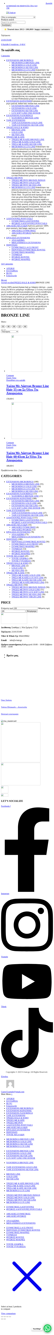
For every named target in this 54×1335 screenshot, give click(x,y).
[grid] (5, 329)
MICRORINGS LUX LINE (23, 70)
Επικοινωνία (11, 276)
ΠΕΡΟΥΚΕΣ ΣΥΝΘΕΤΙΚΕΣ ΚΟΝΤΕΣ (28, 250)
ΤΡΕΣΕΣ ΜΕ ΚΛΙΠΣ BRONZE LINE (28, 139)
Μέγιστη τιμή (44, 608)
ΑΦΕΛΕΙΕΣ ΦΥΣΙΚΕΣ (21, 233)
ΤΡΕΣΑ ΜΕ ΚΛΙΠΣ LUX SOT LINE (28, 577)
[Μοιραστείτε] (7, 1316)
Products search (7, 20)
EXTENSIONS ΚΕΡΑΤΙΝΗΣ (19, 101)
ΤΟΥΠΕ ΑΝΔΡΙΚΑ (20, 558)
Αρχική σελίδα (7, 282)
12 (19, 327)
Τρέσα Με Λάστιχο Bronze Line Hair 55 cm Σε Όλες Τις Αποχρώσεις (27, 389)
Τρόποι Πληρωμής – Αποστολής (14, 707)
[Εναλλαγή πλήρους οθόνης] (5, 1316)
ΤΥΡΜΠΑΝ (17, 254)
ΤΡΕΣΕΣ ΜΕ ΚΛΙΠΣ (15, 137)
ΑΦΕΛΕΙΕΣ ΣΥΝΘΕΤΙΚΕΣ (24, 230)
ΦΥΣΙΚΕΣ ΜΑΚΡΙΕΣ (21, 259)
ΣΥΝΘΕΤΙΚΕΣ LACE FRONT (25, 247)
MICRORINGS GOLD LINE (24, 65)
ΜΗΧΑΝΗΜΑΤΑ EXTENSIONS (26, 242)
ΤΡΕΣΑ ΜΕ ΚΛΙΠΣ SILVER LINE (27, 144)
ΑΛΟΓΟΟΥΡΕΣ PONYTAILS (19, 218)
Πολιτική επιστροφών (9, 714)
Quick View (11, 378)
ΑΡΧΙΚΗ (10, 268)
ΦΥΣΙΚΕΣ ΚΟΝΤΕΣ (20, 257)
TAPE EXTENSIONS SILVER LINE (28, 125)
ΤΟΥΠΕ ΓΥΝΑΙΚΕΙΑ (21, 561)
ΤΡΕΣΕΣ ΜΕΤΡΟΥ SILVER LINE (26, 185)
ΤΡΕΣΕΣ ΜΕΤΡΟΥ (14, 178)
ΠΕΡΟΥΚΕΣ (11, 245)
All (25, 327)
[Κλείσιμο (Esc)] (10, 1316)
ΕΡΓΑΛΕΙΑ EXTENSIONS (18, 238)
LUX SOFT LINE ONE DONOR (26, 113)
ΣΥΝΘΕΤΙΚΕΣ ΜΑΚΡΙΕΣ (23, 252)
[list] (2, 329)
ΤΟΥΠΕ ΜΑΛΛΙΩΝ (15, 556)
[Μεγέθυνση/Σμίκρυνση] (2, 1316)
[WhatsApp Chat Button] (47, 1328)
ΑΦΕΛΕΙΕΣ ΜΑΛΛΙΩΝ (17, 226)
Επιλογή (9, 447)
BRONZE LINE (19, 130)
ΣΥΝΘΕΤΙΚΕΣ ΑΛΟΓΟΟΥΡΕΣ (25, 221)
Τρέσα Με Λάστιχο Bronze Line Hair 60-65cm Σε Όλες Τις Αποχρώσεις (27, 456)
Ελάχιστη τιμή (7, 608)
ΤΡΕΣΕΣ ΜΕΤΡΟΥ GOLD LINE (26, 183)
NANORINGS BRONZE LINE (25, 118)
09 (14, 327)
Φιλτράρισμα (31, 611)
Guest (12, 1092)
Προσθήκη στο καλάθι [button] (15, 380)
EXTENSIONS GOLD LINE (24, 108)
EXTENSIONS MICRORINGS (19, 60)
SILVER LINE (18, 135)
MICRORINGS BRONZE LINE (25, 63)
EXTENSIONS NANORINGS (19, 115)
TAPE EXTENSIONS (15, 120)
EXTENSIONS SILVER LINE (25, 111)
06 (8, 327)
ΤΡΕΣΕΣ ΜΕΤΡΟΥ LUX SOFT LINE (28, 592)
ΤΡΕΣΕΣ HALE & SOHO (17, 127)
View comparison (8, 1313)
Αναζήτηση (6, 25)
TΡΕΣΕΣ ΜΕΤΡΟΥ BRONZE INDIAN (28, 180)
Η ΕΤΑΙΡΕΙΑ (12, 271)
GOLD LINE (17, 132)
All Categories (7, 264)
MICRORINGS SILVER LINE (25, 67)
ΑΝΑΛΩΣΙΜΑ (18, 240)
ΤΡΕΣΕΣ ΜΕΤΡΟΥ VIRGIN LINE (26, 597)
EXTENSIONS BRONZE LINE (25, 106)
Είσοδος (4, 1076)
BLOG (9, 273)
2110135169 (6, 40)
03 (3, 327)
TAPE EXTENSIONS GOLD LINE (27, 123)
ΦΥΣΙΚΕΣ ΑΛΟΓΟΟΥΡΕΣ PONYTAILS (29, 223)
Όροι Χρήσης (6, 700)
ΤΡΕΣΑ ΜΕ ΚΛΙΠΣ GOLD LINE (26, 142)
